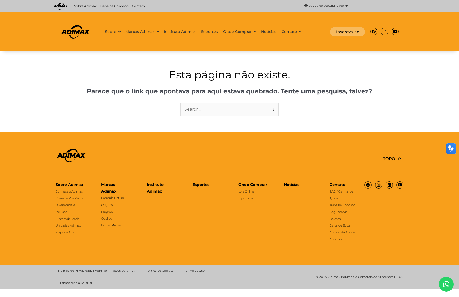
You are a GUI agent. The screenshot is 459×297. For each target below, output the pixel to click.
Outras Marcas (111, 225)
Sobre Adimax (85, 6)
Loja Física (245, 198)
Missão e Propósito (69, 198)
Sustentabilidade (67, 219)
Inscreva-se (347, 31)
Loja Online (246, 191)
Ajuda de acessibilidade (326, 5)
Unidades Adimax (68, 225)
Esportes (201, 184)
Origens (107, 205)
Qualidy (106, 218)
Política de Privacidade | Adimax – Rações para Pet (96, 271)
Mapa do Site (65, 232)
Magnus (107, 212)
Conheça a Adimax (69, 191)
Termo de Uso (194, 271)
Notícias (291, 184)
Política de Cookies (159, 271)
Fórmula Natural (113, 198)
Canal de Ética (340, 225)
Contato (138, 6)
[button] (268, 6)
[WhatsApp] (446, 284)
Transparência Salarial (75, 283)
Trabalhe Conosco (114, 6)
